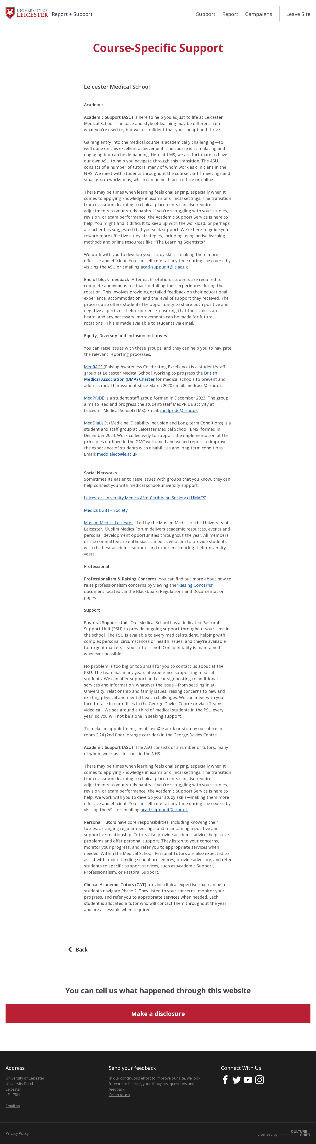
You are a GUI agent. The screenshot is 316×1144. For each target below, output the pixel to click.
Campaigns (258, 13)
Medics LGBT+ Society (106, 510)
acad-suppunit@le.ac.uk (164, 267)
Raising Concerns (195, 585)
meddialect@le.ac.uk (117, 454)
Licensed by (268, 1134)
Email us (13, 1105)
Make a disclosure (158, 1014)
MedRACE (94, 366)
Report (230, 13)
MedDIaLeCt (96, 423)
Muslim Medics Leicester (108, 522)
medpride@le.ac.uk (179, 410)
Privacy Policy (17, 1133)
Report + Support (72, 13)
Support (205, 13)
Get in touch (119, 1094)
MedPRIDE (94, 398)
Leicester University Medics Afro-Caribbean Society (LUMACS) (145, 497)
